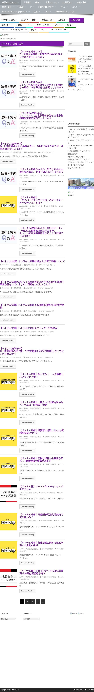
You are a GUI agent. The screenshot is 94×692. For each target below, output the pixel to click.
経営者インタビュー (10, 2)
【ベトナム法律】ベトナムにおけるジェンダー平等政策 (28, 327)
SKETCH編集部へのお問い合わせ (79, 151)
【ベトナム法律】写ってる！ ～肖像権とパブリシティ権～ (41, 375)
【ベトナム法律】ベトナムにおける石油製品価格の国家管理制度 (32, 306)
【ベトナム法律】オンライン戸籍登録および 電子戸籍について (32, 261)
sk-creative (24, 60)
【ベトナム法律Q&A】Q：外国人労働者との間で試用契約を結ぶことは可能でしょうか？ (41, 54)
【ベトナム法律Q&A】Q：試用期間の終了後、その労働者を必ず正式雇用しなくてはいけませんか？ (32, 351)
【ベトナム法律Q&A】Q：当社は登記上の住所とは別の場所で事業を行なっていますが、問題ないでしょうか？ (32, 283)
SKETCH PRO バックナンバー (14, 11)
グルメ (63, 7)
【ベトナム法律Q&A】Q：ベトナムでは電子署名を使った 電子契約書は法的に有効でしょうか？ (41, 115)
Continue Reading (27, 74)
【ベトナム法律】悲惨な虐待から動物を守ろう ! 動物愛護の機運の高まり (41, 459)
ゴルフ (75, 7)
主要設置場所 (72, 154)
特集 (37, 2)
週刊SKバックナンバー (76, 168)
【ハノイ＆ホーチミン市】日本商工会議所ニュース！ (85, 59)
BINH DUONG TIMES (65, 11)
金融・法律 (81, 2)
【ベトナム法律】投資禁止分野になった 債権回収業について (41, 431)
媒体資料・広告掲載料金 (76, 157)
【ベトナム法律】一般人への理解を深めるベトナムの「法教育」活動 (41, 403)
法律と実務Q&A (50, 60)
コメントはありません (47, 152)
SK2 (22, 493)
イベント (47, 11)
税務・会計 (6, 7)
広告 (35, 11)
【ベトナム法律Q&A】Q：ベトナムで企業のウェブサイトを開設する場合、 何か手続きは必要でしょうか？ (41, 84)
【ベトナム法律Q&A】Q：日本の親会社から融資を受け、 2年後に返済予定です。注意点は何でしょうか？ (31, 146)
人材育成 (66, 2)
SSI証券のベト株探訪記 (48, 493)
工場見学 (27, 2)
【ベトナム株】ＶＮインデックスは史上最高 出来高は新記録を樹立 (41, 572)
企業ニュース (51, 2)
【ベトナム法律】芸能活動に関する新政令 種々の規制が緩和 (41, 544)
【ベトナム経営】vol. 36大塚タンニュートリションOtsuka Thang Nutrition (80, 84)
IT (31, 7)
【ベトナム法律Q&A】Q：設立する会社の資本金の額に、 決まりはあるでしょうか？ (41, 170)
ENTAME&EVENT (46, 7)
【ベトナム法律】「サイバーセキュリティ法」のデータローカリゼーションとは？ (41, 200)
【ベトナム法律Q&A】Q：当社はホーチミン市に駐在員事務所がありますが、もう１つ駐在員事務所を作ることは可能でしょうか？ (41, 231)
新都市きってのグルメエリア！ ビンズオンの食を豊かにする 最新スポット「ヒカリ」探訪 (81, 162)
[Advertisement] (81, 107)
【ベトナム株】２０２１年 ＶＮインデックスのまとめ (41, 487)
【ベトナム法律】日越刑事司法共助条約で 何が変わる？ (41, 516)
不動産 (21, 7)
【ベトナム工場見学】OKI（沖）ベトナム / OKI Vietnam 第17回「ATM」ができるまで (80, 71)
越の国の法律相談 (51, 206)
